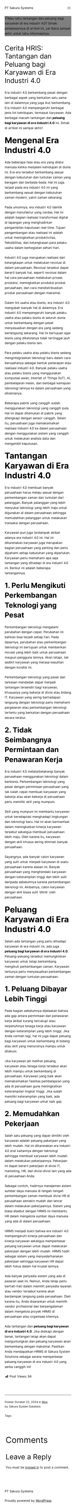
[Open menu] (69, 8)
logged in (32, 1467)
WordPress (43, 1501)
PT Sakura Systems (19, 8)
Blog (45, 1402)
